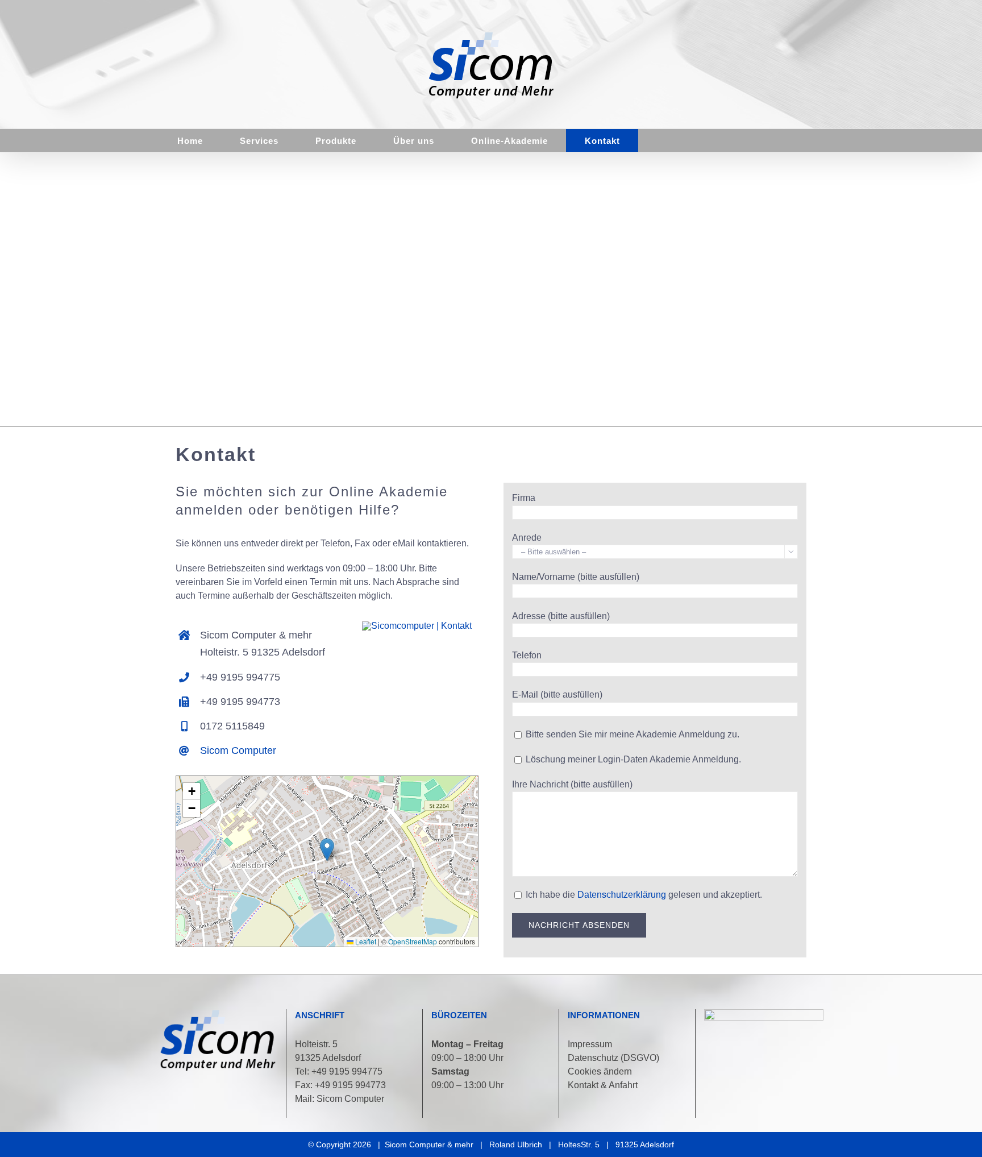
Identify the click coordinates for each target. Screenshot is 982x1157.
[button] (327, 849)
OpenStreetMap (412, 941)
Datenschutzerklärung (621, 894)
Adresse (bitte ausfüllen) (561, 616)
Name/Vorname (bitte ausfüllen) (575, 577)
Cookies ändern (600, 1071)
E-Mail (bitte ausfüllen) (557, 694)
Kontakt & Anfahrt (603, 1085)
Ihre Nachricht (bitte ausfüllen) (572, 784)
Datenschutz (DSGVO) (613, 1058)
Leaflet (364, 941)
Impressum (590, 1044)
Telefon (527, 655)
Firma (523, 498)
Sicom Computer (238, 750)
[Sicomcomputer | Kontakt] (417, 626)
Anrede (527, 537)
